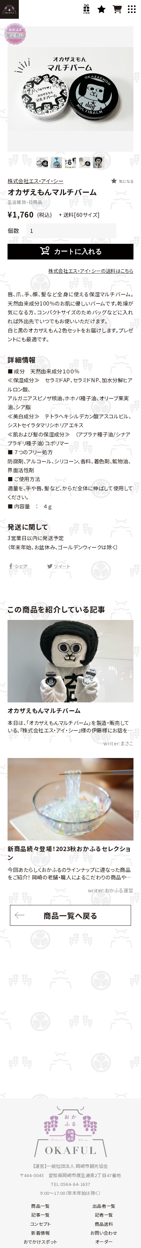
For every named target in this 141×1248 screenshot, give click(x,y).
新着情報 (40, 1233)
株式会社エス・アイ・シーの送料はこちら (90, 270)
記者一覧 (104, 1215)
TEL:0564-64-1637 (70, 1184)
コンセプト (40, 1224)
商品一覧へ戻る (70, 915)
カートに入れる (78, 251)
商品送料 (104, 1224)
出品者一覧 (104, 1206)
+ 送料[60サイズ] (78, 214)
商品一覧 (40, 1206)
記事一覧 (40, 1215)
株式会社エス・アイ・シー (35, 180)
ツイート (62, 566)
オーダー (104, 1241)
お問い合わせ (103, 1233)
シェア (21, 566)
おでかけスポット (40, 1241)
